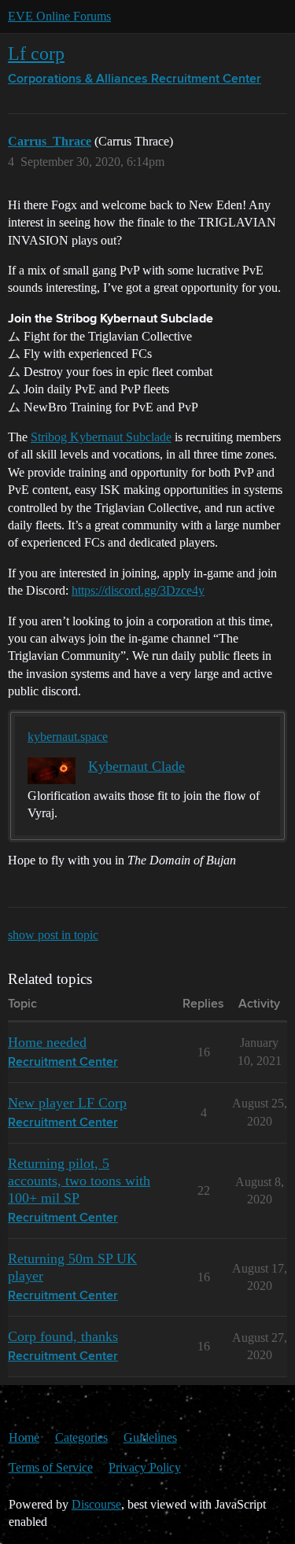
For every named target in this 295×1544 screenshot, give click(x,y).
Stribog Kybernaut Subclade (101, 437)
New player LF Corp (67, 1103)
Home (24, 1437)
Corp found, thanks (63, 1336)
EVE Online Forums (59, 16)
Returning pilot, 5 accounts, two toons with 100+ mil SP (79, 1180)
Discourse (96, 1504)
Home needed (47, 1042)
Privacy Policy (145, 1467)
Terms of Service (51, 1467)
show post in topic (53, 935)
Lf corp (36, 53)
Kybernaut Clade (136, 766)
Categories (81, 1437)
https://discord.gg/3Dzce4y (138, 590)
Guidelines (150, 1437)
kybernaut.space (68, 736)
